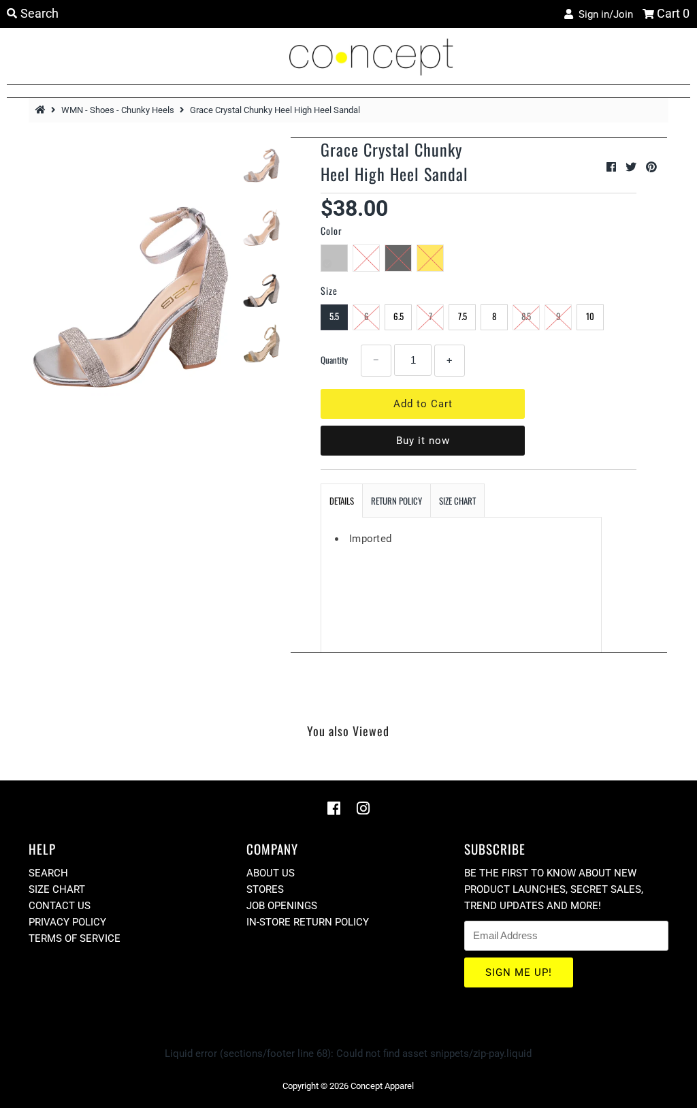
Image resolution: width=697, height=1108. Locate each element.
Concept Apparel (382, 1086)
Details (341, 500)
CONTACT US (60, 906)
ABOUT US (270, 873)
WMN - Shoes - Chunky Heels (117, 110)
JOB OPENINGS (281, 906)
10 (590, 316)
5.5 (334, 316)
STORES (265, 889)
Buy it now (423, 440)
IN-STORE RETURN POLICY (307, 922)
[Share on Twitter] (632, 167)
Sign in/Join (603, 14)
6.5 (398, 316)
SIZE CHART (457, 500)
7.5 (462, 316)
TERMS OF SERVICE (74, 938)
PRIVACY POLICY (67, 922)
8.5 (526, 316)
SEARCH (48, 873)
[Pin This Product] (651, 167)
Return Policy (396, 500)
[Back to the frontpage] (42, 110)
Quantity (334, 359)
